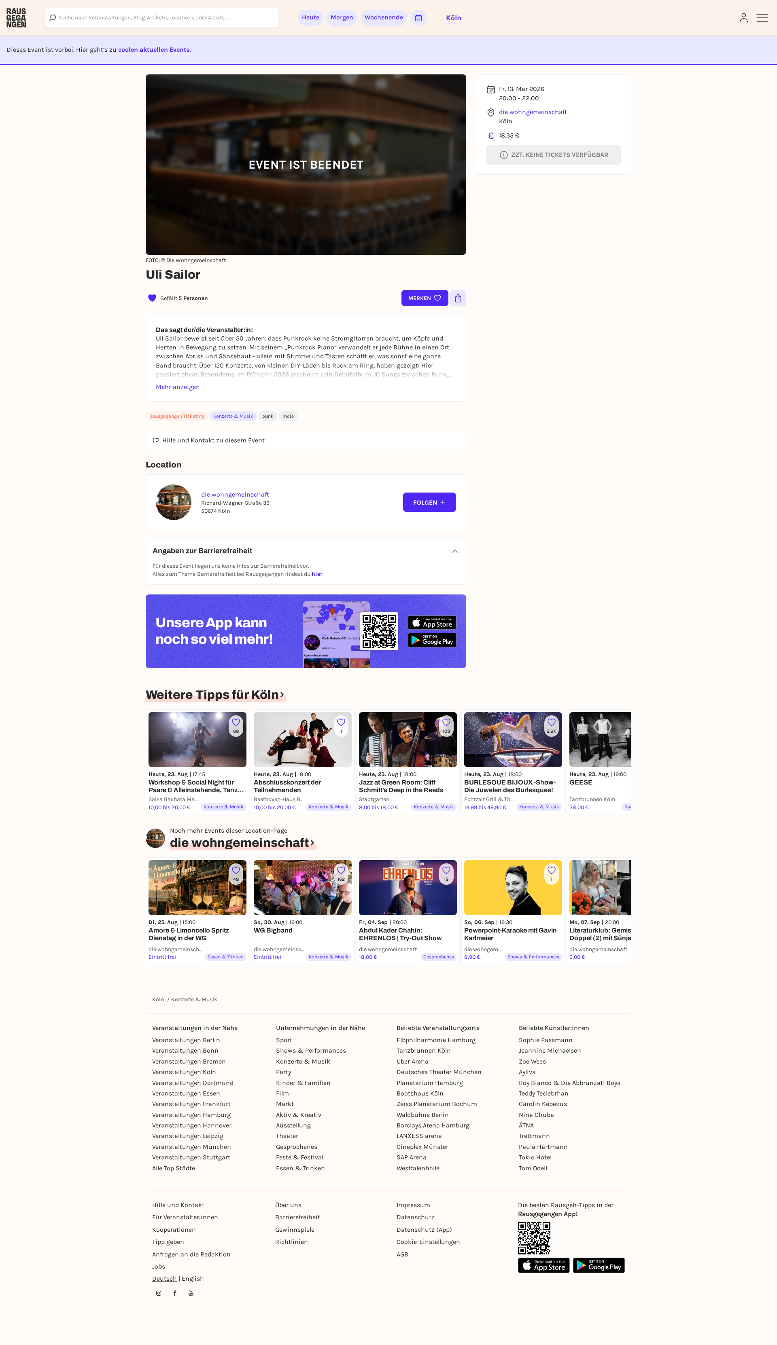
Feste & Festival (299, 1157)
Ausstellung (293, 1125)
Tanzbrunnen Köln (424, 1050)
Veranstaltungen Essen (186, 1093)
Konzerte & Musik (233, 416)
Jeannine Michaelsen (550, 1050)
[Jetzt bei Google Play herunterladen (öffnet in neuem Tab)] (432, 640)
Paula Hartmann (543, 1146)
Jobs (158, 1266)
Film (282, 1093)
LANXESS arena (419, 1136)
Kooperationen (174, 1229)
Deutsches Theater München (439, 1072)
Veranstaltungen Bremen (189, 1061)
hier (317, 574)
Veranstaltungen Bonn (185, 1050)
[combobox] (161, 17)
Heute (310, 17)
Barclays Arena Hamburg (433, 1125)
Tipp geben (168, 1242)
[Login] (744, 18)
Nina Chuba (536, 1115)
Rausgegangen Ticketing (176, 416)
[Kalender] (418, 18)
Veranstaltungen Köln (184, 1072)
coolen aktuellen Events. (154, 49)
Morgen (342, 17)
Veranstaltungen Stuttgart (191, 1157)
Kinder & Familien (303, 1083)
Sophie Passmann (546, 1040)
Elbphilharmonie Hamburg (436, 1040)
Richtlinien (291, 1242)
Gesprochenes (296, 1146)
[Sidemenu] (762, 18)
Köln (158, 999)
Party (283, 1072)
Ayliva (527, 1072)
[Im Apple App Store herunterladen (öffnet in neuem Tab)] (432, 622)
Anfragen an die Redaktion (191, 1254)
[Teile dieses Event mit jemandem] (458, 298)
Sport (284, 1040)
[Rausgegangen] (16, 17)
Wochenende (384, 17)
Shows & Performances (311, 1050)
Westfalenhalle (418, 1168)
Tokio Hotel (535, 1157)
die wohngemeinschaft (533, 112)
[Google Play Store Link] (599, 1265)
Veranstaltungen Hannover (191, 1125)
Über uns (288, 1205)
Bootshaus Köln (420, 1093)
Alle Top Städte (173, 1168)
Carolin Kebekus (543, 1104)
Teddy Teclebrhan (544, 1093)
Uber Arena (413, 1061)
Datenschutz (416, 1217)
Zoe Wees (532, 1061)
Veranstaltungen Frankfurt (191, 1104)
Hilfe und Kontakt (178, 1205)
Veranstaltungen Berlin (186, 1040)
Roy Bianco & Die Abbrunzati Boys (569, 1083)
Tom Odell (533, 1168)
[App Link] (534, 1238)
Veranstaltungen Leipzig (187, 1136)
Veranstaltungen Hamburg (191, 1115)
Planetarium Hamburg (430, 1083)
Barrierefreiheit (297, 1217)
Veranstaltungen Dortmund (193, 1083)
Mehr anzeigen (178, 387)
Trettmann (534, 1136)
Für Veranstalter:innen (185, 1217)
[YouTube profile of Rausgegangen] (191, 1293)
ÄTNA (526, 1125)
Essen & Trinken (300, 1168)
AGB (402, 1254)
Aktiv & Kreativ (298, 1115)
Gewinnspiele (294, 1229)
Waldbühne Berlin (423, 1115)
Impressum (413, 1205)
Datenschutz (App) (424, 1229)
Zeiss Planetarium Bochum (437, 1104)
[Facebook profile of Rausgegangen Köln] (174, 1293)
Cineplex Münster (422, 1146)
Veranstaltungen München (191, 1146)
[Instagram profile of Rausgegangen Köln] (158, 1293)
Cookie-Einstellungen (428, 1242)
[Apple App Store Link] (544, 1265)
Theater (287, 1136)
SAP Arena (412, 1157)
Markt (285, 1104)
